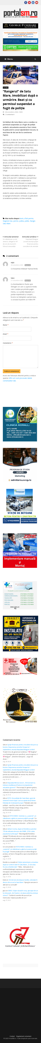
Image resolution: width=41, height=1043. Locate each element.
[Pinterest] (29, 2)
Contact (12, 1036)
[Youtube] (36, 2)
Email (5, 334)
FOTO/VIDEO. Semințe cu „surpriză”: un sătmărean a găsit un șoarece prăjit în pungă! (20, 849)
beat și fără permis (26, 218)
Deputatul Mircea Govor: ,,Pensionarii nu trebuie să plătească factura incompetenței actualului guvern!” (19, 785)
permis (15, 221)
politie (27, 221)
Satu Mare (6, 223)
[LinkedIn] (33, 2)
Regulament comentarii (23, 1036)
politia (21, 221)
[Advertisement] (22, 392)
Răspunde (27, 265)
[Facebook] (25, 2)
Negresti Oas (8, 221)
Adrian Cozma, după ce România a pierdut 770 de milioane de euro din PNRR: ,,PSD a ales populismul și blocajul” (19, 831)
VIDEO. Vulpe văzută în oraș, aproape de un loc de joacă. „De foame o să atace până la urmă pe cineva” (20, 893)
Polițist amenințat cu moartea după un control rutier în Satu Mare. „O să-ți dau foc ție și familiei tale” (20, 864)
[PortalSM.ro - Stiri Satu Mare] (20, 17)
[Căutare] (35, 59)
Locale (5, 87)
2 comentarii (9, 114)
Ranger (32, 221)
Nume (5, 325)
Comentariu (8, 343)
